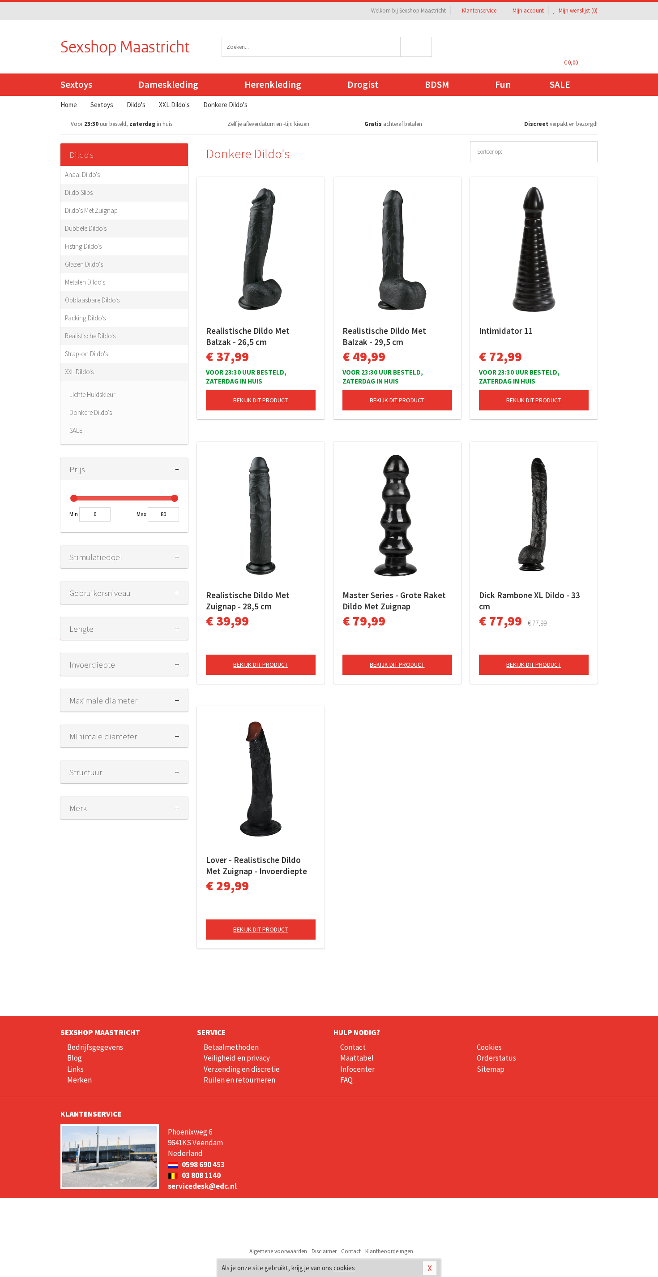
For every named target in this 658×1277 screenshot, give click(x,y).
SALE (560, 84)
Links (75, 1069)
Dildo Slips (79, 192)
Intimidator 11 (506, 330)
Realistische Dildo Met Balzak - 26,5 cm (248, 336)
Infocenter (357, 1069)
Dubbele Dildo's (86, 228)
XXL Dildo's (79, 371)
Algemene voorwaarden (278, 1251)
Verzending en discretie (242, 1069)
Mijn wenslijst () (577, 10)
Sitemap (490, 1069)
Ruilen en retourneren (239, 1080)
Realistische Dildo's (90, 336)
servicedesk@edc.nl (202, 1186)
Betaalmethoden (231, 1047)
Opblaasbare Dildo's (92, 300)
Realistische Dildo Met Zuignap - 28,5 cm (248, 601)
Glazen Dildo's (84, 264)
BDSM (437, 84)
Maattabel (357, 1058)
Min (73, 514)
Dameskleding (168, 84)
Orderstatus (496, 1058)
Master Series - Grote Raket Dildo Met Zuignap (394, 601)
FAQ (346, 1080)
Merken (79, 1080)
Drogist (363, 84)
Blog (74, 1058)
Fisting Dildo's (83, 246)
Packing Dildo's (85, 318)
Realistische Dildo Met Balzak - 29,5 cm (384, 336)
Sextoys (76, 84)
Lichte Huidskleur (92, 394)
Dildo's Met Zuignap (91, 210)
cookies (344, 1268)
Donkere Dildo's (90, 412)
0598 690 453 (202, 1164)
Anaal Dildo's (82, 174)
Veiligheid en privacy (237, 1058)
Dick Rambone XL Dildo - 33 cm (529, 601)
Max (141, 514)
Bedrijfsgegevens (95, 1047)
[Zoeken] (416, 47)
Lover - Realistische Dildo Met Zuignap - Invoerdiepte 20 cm (256, 865)
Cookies (489, 1047)
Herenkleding (272, 84)
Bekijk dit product (260, 400)
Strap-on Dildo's (86, 353)
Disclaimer (324, 1251)
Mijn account (528, 10)
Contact (353, 1047)
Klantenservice (479, 10)
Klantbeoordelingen (389, 1251)
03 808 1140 (200, 1175)
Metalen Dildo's (85, 282)
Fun (503, 84)
